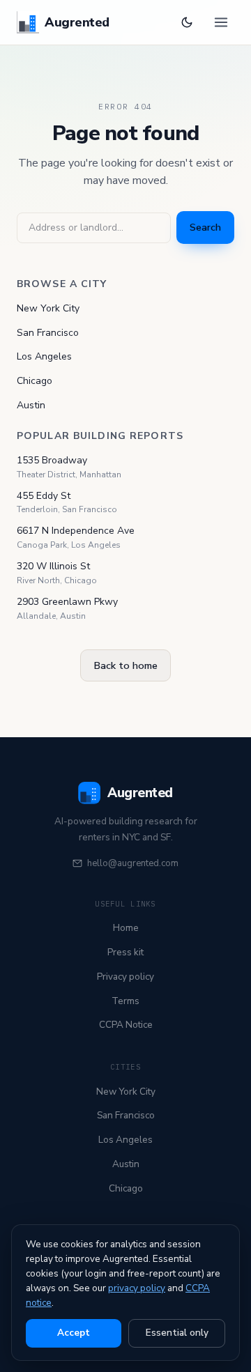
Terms (125, 1001)
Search (205, 227)
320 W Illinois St (53, 566)
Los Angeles (44, 356)
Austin (31, 405)
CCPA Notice (126, 1024)
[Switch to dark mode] (186, 22)
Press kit (125, 952)
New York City (48, 308)
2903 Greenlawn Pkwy (67, 601)
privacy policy (136, 1288)
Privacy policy (125, 976)
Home (126, 927)
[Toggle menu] (221, 22)
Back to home (125, 665)
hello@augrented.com (132, 863)
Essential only (177, 1332)
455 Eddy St (43, 495)
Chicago (34, 380)
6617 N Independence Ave (76, 530)
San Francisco (48, 332)
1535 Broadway (52, 460)
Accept (73, 1332)
